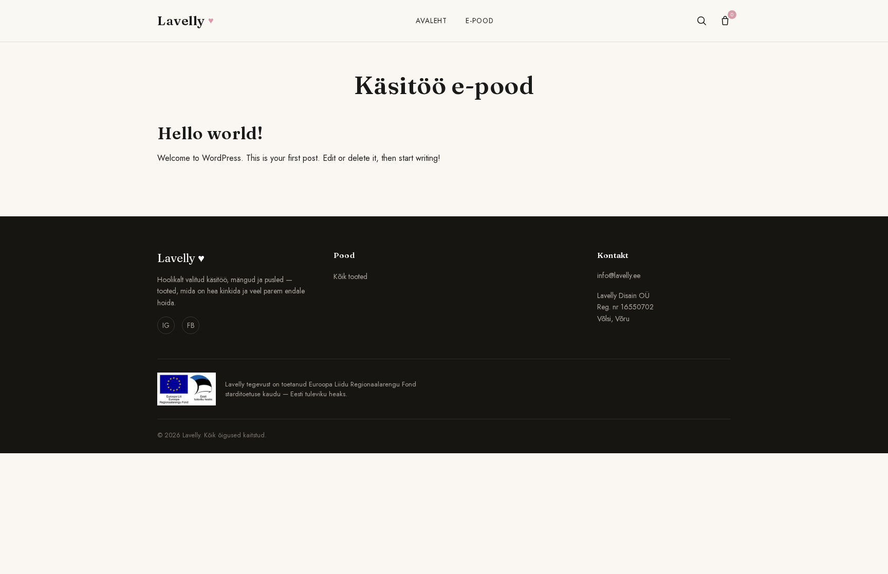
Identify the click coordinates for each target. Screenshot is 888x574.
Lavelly (185, 20)
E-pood (480, 20)
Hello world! (210, 133)
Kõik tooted (350, 276)
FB (191, 325)
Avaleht (431, 20)
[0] (725, 20)
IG (166, 325)
